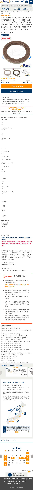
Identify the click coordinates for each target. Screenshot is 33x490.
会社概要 (23, 479)
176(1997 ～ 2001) (16, 343)
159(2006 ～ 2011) (15, 334)
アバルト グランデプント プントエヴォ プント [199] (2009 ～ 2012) (16, 353)
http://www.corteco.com (8, 264)
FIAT (2, 338)
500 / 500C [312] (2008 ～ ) (21, 338)
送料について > (5, 82)
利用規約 (8, 103)
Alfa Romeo (4, 328)
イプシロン (10, 358)
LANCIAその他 (11, 360)
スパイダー (13, 336)
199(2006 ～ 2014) (16, 347)
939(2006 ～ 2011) (23, 336)
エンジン (3, 362)
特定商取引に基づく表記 (10, 481)
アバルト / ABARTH (11, 349)
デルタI (15, 356)
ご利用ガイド (15, 479)
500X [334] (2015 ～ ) (16, 340)
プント (7, 343)
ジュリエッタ (13, 330)
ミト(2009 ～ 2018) (15, 328)
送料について (16, 484)
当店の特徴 (7, 479)
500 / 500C (8, 338)
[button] (7, 72)
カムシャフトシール (22, 362)
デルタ (9, 356)
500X (7, 340)
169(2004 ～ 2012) (25, 341)
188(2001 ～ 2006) (16, 345)
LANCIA (3, 356)
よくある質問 (7, 484)
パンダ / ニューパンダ (11, 341)
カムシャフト (11, 362)
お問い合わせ (22, 481)
